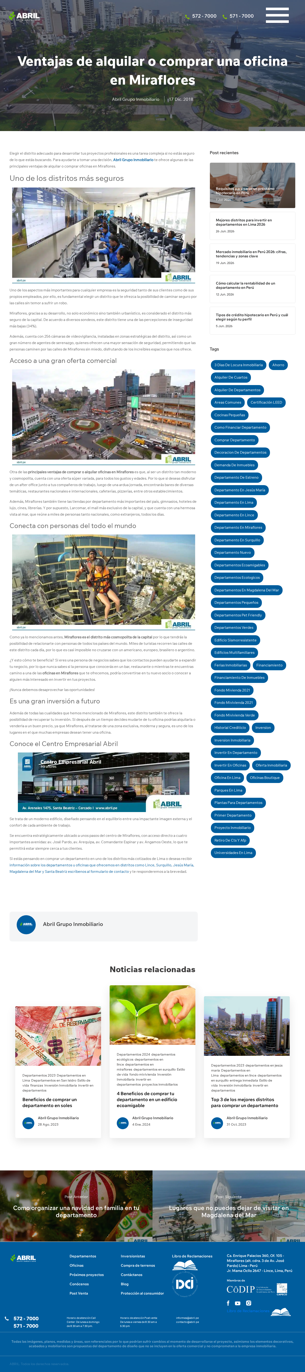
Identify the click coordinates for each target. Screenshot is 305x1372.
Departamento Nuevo (232, 552)
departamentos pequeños (236, 602)
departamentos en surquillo (154, 1069)
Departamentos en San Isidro (53, 1080)
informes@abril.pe (187, 1318)
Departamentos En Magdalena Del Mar (246, 590)
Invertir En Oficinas (230, 765)
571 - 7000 (26, 1325)
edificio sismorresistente (235, 640)
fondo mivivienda (142, 1074)
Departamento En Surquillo (237, 540)
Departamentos (83, 1256)
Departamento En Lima (233, 502)
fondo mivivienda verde (234, 715)
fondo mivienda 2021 (232, 690)
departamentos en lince (238, 1075)
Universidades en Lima (233, 852)
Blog (125, 1284)
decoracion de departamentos (240, 452)
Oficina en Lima (227, 777)
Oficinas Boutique (265, 777)
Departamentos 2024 (133, 1054)
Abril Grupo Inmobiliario (135, 99)
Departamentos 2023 (39, 1075)
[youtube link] (237, 1303)
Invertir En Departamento (235, 752)
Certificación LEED (266, 402)
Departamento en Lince (234, 515)
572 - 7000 (26, 1318)
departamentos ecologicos (237, 577)
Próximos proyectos (87, 1274)
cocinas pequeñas (229, 415)
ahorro (278, 365)
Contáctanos (131, 1274)
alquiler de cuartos (230, 377)
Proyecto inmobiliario (232, 827)
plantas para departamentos (238, 802)
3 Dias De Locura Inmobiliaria (238, 365)
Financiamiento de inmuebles (239, 677)
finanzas (36, 1085)
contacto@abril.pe (187, 1322)
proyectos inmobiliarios (160, 1084)
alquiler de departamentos (237, 390)
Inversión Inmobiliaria (60, 1085)
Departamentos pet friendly (238, 615)
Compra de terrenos (138, 1265)
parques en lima (228, 790)
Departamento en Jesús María (239, 490)
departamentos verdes (233, 627)
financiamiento (269, 665)
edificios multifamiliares (234, 652)
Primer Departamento (233, 815)
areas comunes (227, 402)
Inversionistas (133, 1256)
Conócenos (79, 1284)
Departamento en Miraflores (238, 527)
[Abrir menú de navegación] (277, 5)
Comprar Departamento (234, 440)
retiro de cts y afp (230, 840)
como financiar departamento (240, 427)
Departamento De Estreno (236, 477)
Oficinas (77, 1265)
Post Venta (79, 1293)
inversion (263, 727)
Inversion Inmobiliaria (232, 740)
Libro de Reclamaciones (192, 1256)
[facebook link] (228, 1303)
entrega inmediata (244, 1080)
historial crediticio (230, 727)
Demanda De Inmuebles (234, 465)
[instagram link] (248, 1303)
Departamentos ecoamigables (239, 565)
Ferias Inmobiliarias (230, 665)
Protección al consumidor (142, 1293)
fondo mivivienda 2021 (233, 702)
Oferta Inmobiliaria (271, 765)
